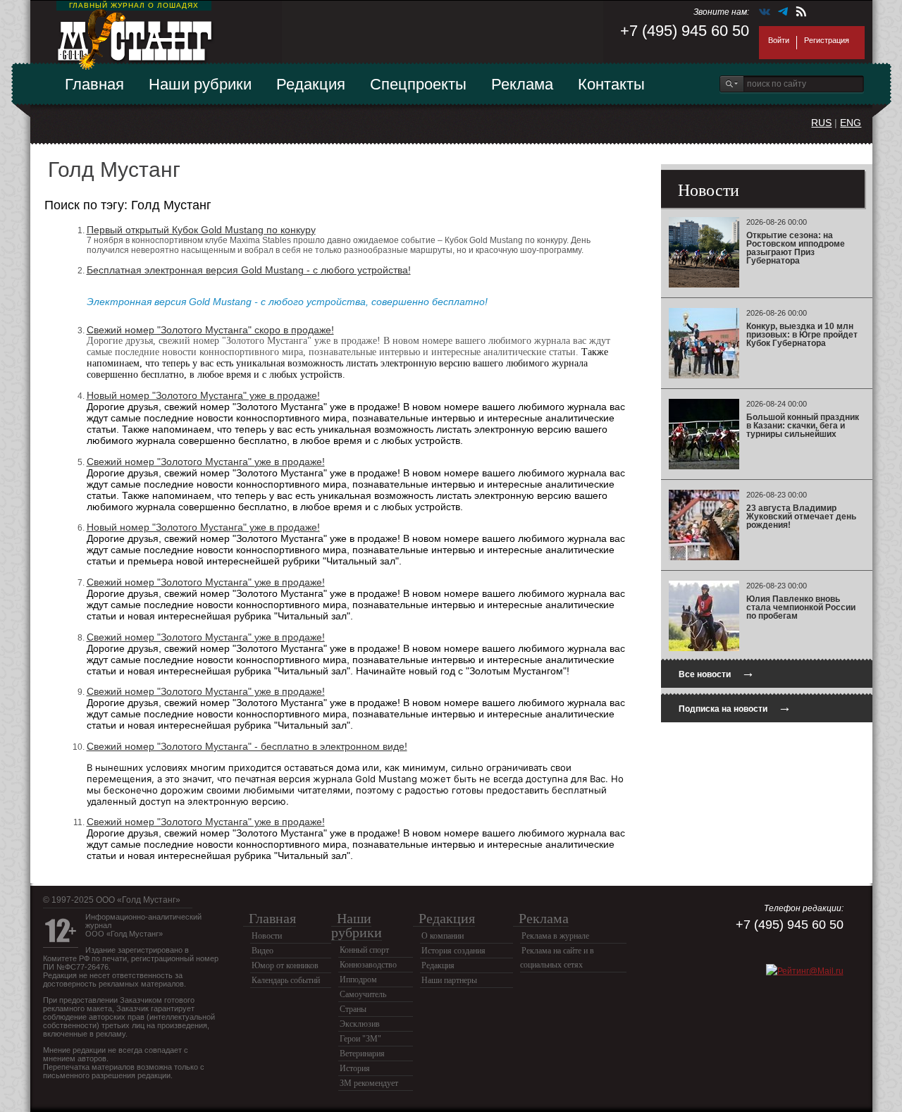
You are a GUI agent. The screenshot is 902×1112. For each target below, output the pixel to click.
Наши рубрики (200, 84)
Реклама (522, 84)
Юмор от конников (285, 965)
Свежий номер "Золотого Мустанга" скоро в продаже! (210, 329)
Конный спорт (364, 950)
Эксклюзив (360, 1024)
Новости (267, 936)
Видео (262, 951)
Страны (353, 1009)
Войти (778, 40)
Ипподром (358, 979)
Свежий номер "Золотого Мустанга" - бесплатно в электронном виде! (247, 746)
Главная (94, 84)
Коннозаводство (368, 965)
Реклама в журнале (555, 936)
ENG (850, 122)
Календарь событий (286, 980)
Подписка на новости (735, 707)
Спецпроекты (418, 84)
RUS (821, 122)
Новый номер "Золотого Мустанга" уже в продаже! (203, 395)
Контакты (611, 84)
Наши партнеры (449, 980)
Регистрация (826, 40)
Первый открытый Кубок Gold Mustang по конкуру (201, 229)
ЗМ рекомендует (369, 1083)
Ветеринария (362, 1053)
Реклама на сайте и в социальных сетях (557, 958)
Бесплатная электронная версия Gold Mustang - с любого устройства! (249, 270)
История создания (453, 951)
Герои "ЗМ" (360, 1039)
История (355, 1068)
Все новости (717, 672)
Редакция (310, 84)
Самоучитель (363, 994)
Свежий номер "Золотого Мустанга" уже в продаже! (206, 461)
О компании (442, 936)
